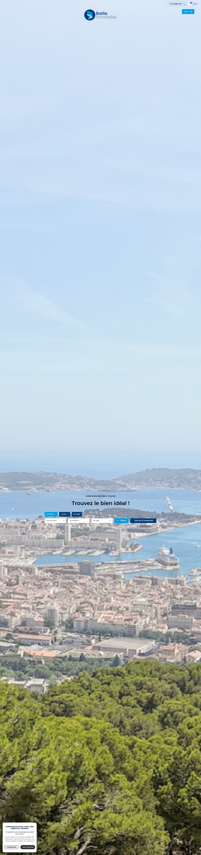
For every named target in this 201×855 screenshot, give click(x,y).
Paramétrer (11, 847)
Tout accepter (27, 847)
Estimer (76, 514)
